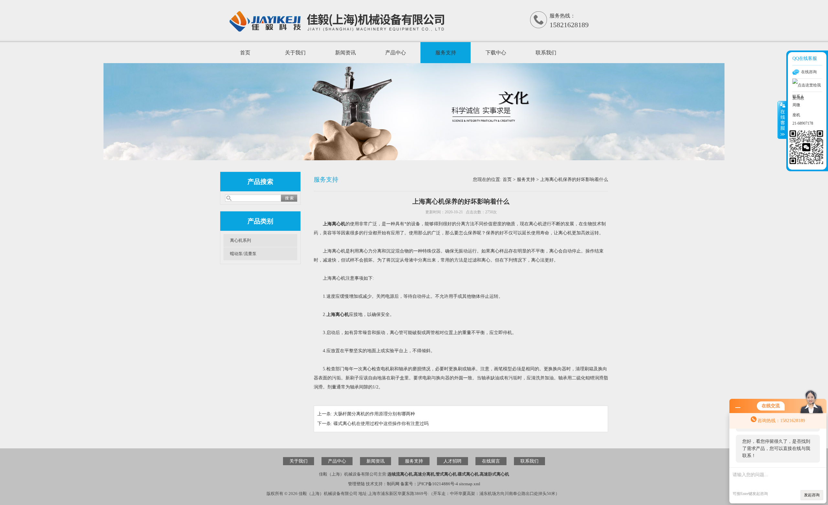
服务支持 (445, 52)
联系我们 (546, 52)
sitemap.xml (469, 483)
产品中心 (395, 52)
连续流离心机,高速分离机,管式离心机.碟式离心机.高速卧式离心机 (448, 474)
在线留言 (491, 461)
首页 (245, 52)
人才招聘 (452, 461)
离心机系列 (240, 240)
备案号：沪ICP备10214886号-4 (429, 483)
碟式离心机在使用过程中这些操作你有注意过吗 (381, 423)
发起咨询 (812, 495)
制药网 (393, 483)
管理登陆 (356, 483)
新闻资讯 (345, 52)
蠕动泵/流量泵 (243, 253)
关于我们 (295, 52)
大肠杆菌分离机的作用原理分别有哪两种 (374, 413)
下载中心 (495, 52)
